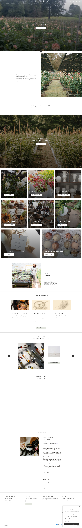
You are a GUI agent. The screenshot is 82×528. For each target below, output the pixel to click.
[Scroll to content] (41, 51)
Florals (7, 3)
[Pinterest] (48, 482)
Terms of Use (68, 498)
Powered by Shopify (6, 525)
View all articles (41, 327)
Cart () (78, 1)
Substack (10, 498)
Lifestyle (42, 3)
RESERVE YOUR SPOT (41, 146)
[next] (80, 27)
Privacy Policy (64, 498)
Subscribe (72, 524)
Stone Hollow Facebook (14, 502)
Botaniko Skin (8, 500)
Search (74, 1)
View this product (54, 362)
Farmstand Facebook (7, 502)
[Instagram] (64, 504)
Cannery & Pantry (27, 3)
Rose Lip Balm (47, 439)
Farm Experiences (49, 3)
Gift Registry (64, 3)
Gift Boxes (35, 3)
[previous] (2, 27)
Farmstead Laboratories (14, 500)
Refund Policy (72, 498)
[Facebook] (62, 504)
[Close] (79, 506)
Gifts (5, 500)
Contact (8, 498)
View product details (45, 488)
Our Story (57, 3)
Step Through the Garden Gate (20, 81)
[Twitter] (47, 482)
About (6, 498)
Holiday (74, 3)
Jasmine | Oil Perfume (54, 358)
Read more (13, 319)
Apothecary (19, 3)
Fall (70, 3)
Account (69, 1)
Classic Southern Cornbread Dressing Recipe (39, 313)
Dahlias (13, 3)
